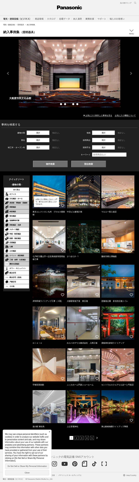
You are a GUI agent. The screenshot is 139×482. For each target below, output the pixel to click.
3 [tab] (69, 104)
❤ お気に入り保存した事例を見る (97, 115)
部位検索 (88, 163)
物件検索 (50, 163)
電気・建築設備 (9, 24)
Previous (8, 73)
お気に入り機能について (125, 115)
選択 (38, 132)
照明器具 (21, 24)
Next (131, 73)
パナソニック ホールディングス (69, 475)
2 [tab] (65, 104)
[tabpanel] (69, 73)
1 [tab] (61, 104)
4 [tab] (73, 104)
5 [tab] (77, 104)
